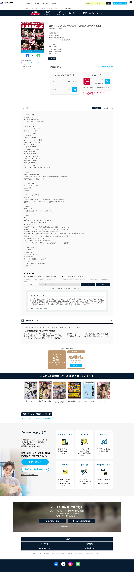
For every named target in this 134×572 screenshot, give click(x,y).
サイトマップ (99, 553)
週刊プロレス (50, 8)
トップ (23, 8)
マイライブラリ (27, 3)
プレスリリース (44, 548)
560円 (69, 82)
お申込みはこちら (76, 365)
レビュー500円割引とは (104, 67)
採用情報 (90, 544)
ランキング (45, 3)
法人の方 (54, 3)
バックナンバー (59, 8)
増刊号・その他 (88, 13)
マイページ (17, 3)
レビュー (100, 13)
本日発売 (37, 3)
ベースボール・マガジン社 (32, 62)
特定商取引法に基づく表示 (58, 553)
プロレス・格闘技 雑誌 (40, 8)
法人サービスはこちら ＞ (29, 475)
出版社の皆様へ (79, 553)
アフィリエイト (44, 544)
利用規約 (33, 553)
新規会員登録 (35, 462)
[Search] (108, 3)
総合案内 (67, 539)
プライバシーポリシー (44, 553)
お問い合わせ (90, 548)
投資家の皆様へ (89, 553)
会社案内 (70, 553)
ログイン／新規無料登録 (120, 3)
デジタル (55, 89)
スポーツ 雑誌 (29, 8)
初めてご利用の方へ (35, 469)
